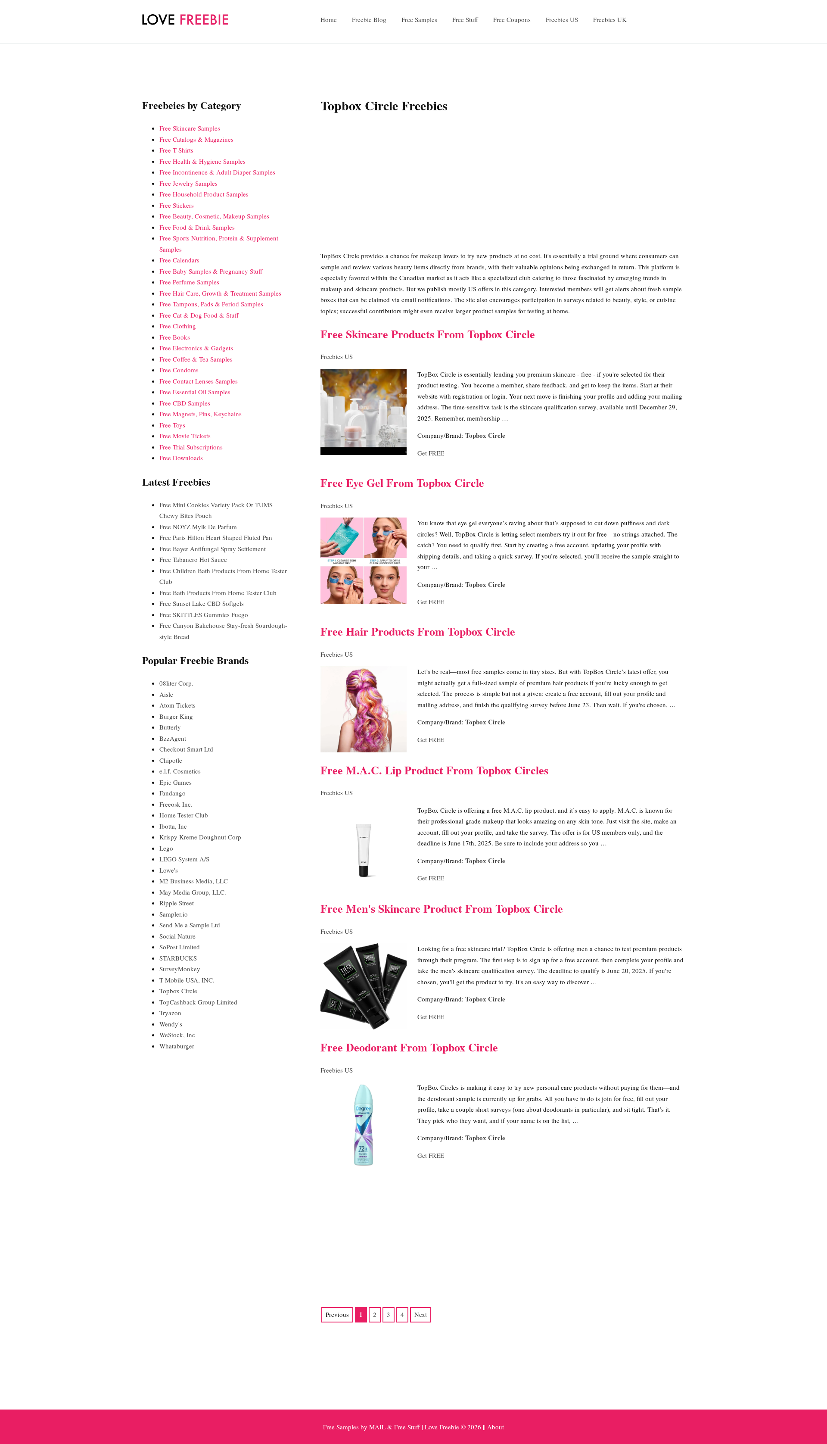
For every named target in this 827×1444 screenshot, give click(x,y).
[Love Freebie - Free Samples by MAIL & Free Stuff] (185, 23)
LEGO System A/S (184, 859)
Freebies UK (610, 19)
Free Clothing (177, 325)
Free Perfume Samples (189, 282)
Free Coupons (512, 19)
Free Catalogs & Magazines (196, 139)
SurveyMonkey (179, 968)
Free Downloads (181, 457)
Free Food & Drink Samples (197, 227)
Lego (166, 848)
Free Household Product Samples (204, 194)
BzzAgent (172, 738)
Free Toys (172, 425)
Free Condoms (179, 369)
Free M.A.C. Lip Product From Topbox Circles (434, 770)
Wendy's (170, 1024)
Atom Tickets (177, 705)
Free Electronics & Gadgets (196, 347)
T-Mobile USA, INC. (187, 980)
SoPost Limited (179, 946)
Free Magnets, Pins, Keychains (200, 413)
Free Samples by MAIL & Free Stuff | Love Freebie (391, 1426)
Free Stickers (176, 205)
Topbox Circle (485, 435)
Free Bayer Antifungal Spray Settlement (212, 548)
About (495, 1426)
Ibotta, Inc (173, 826)
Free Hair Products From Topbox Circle (417, 631)
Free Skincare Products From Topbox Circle (427, 334)
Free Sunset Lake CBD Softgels (201, 603)
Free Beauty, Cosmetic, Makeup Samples (214, 216)
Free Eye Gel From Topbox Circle (402, 482)
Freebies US (562, 19)
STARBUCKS (178, 958)
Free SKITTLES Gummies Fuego (203, 614)
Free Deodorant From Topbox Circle (409, 1047)
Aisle (166, 694)
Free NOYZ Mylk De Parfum (198, 526)
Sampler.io (173, 914)
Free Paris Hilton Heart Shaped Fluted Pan (215, 537)
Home (328, 19)
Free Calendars (179, 260)
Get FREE (430, 453)
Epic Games (175, 782)
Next (420, 1314)
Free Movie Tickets (185, 435)
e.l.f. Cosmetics (180, 771)
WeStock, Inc (177, 1034)
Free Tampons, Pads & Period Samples (211, 303)
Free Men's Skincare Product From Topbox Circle (441, 908)
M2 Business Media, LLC (193, 880)
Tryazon (170, 1012)
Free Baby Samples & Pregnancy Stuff (210, 271)
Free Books (174, 337)
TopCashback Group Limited (198, 1002)
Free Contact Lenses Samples (198, 381)
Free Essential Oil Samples (194, 391)
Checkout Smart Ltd (186, 749)
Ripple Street (176, 902)
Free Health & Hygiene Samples (202, 161)
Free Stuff (465, 19)
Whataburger (176, 1046)
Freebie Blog (369, 19)
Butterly (170, 727)
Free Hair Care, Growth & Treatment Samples (220, 293)
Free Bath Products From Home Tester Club (218, 592)
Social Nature (177, 936)
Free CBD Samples (184, 403)
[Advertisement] (502, 183)
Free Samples (419, 19)
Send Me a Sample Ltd (189, 924)
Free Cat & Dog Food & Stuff (199, 315)
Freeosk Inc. (176, 804)
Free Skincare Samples (189, 128)
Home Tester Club (183, 815)
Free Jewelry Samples (188, 183)
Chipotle (170, 760)
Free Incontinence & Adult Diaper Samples (217, 172)
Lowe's (168, 870)
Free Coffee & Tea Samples (196, 359)
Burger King (176, 716)
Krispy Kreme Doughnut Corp (200, 837)
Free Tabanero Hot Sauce (193, 559)
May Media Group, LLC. (192, 892)
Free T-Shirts (176, 150)
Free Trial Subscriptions (191, 447)
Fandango (172, 793)
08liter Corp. (176, 683)
